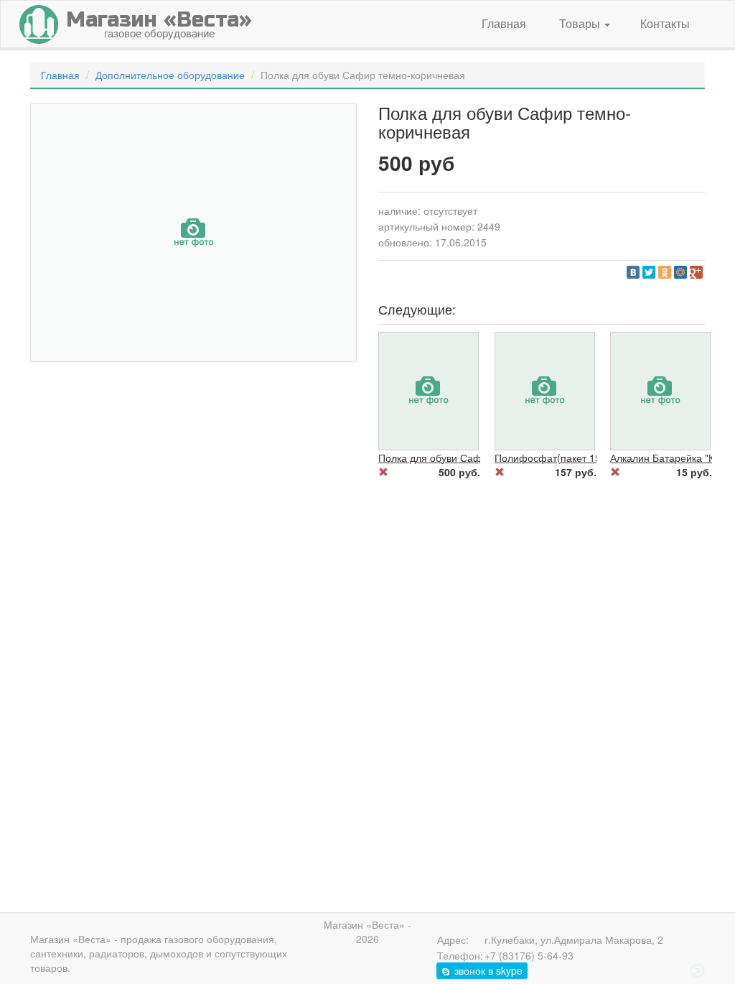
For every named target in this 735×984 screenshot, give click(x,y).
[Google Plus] (696, 272)
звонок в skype (487, 970)
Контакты (665, 23)
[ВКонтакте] (633, 272)
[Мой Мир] (680, 272)
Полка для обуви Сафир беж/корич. (462, 457)
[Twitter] (648, 272)
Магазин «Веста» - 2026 (367, 931)
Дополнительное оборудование (170, 75)
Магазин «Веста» (70, 939)
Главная (504, 23)
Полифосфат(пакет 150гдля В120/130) (586, 457)
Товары (581, 23)
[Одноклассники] (664, 272)
